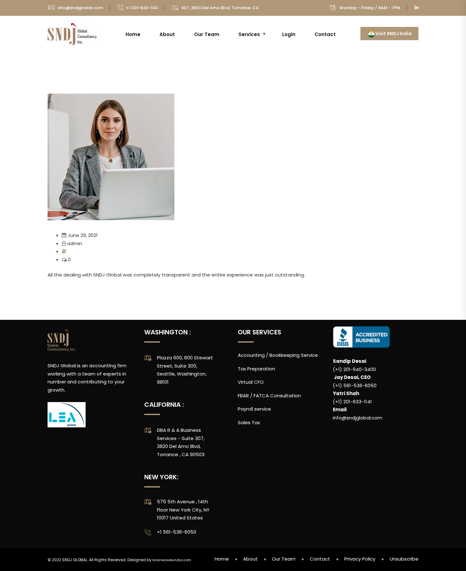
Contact (325, 34)
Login (288, 34)
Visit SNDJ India (393, 33)
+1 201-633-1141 (142, 8)
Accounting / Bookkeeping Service (278, 355)
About (167, 34)
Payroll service (254, 409)
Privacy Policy (359, 558)
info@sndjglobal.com (80, 8)
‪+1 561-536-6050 (176, 532)
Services (249, 34)
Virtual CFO (251, 382)
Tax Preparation (256, 368)
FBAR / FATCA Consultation (269, 395)
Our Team (206, 34)
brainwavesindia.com (171, 559)
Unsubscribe (404, 558)
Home (133, 34)
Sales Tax (249, 422)
